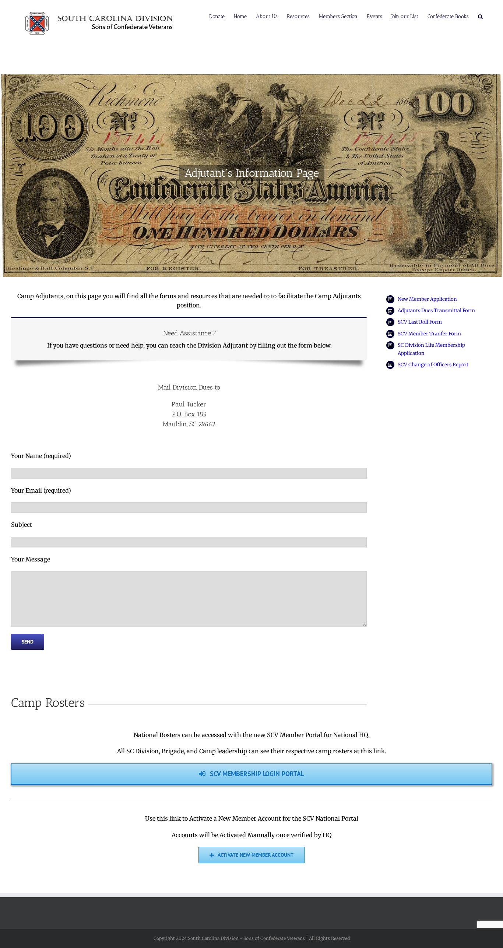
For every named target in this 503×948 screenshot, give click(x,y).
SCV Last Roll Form (420, 322)
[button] (480, 16)
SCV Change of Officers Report (433, 365)
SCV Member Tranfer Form (429, 334)
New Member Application (427, 299)
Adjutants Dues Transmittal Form (436, 310)
